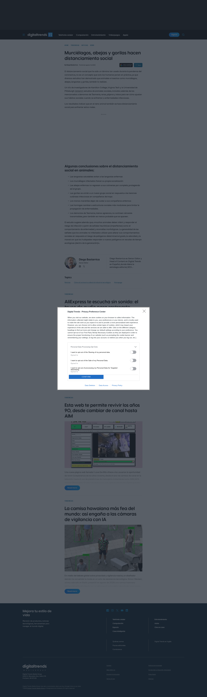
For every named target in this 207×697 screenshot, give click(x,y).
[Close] (145, 312)
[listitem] (103, 347)
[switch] (133, 352)
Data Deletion (90, 385)
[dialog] (103, 348)
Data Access (103, 385)
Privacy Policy (117, 385)
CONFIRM (86, 377)
